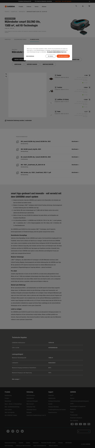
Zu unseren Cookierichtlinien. (54, 52)
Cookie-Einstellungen (30, 56)
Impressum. (64, 52)
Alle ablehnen (50, 56)
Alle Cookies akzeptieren (63, 56)
